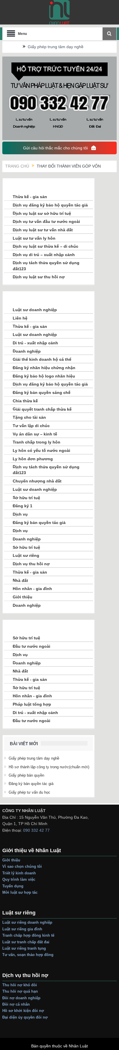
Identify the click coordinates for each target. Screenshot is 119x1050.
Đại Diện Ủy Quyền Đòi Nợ (25, 1017)
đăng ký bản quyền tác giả (31, 784)
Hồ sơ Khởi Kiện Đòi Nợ (23, 1010)
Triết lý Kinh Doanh (19, 873)
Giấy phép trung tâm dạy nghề (55, 46)
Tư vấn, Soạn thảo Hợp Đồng (27, 955)
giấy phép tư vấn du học (29, 792)
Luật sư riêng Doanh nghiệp (27, 922)
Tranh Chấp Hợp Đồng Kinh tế (28, 935)
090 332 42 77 (36, 830)
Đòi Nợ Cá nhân (16, 1004)
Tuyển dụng (12, 886)
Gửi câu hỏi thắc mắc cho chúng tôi (56, 148)
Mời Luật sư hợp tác (20, 892)
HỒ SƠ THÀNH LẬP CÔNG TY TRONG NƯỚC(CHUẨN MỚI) (49, 767)
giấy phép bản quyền (26, 775)
